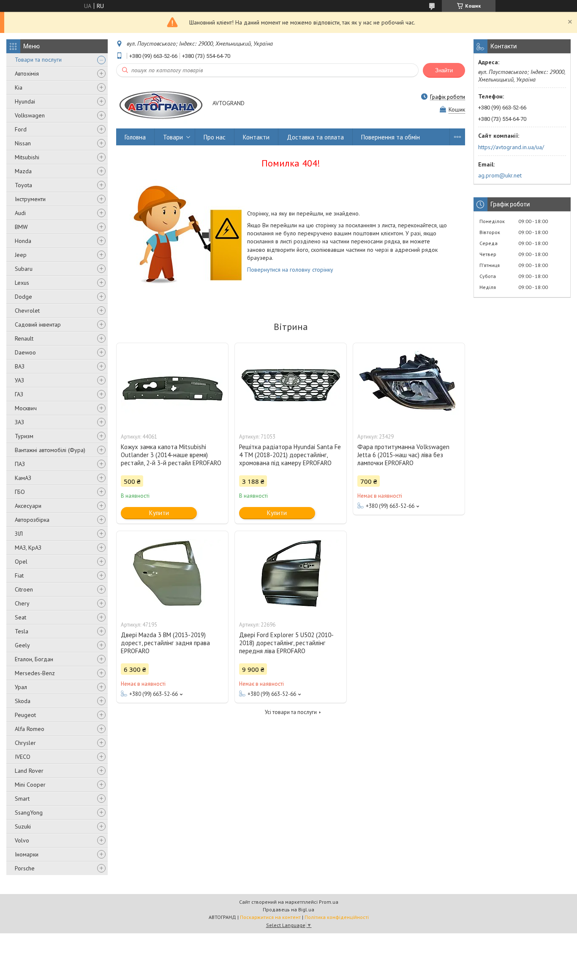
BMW (21, 227)
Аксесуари (28, 506)
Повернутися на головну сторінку (290, 269)
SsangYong (29, 812)
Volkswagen (30, 115)
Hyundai (25, 101)
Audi (20, 213)
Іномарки (26, 854)
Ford (21, 129)
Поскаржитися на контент (270, 917)
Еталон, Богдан (34, 659)
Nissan (23, 143)
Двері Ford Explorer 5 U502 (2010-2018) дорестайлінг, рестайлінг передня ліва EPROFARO (286, 643)
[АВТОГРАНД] (160, 103)
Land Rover (29, 770)
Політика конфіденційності (337, 917)
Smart (22, 798)
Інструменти (30, 199)
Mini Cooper (30, 784)
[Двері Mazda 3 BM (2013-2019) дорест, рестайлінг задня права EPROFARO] (172, 573)
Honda (23, 241)
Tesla (21, 631)
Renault (24, 338)
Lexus (22, 282)
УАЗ (19, 380)
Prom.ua (328, 902)
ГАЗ (19, 394)
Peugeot (25, 715)
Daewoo (25, 352)
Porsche (25, 868)
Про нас (215, 137)
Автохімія (27, 73)
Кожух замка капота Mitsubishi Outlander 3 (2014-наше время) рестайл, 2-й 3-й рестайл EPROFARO (171, 455)
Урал (21, 687)
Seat (20, 617)
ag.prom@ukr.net (500, 175)
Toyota (23, 185)
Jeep (21, 255)
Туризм (24, 436)
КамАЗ (23, 478)
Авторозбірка (32, 519)
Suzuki (23, 826)
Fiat (19, 575)
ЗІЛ (19, 533)
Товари (173, 137)
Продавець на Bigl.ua (288, 909)
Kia (18, 87)
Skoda (22, 701)
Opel (21, 561)
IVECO (22, 757)
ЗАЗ (19, 422)
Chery (22, 603)
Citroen (24, 589)
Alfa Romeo (29, 729)
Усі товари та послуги (291, 712)
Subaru (24, 269)
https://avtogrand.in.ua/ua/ (511, 147)
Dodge (23, 296)
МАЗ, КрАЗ (28, 547)
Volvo (22, 840)
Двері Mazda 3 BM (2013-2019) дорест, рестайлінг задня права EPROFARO (165, 643)
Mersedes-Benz (35, 673)
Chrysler (25, 743)
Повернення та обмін (390, 137)
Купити (159, 513)
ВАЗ (19, 366)
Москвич (26, 408)
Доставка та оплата (315, 137)
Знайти (444, 70)
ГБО (20, 492)
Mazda (23, 171)
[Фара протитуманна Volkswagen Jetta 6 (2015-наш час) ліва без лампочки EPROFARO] (409, 385)
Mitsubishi (27, 157)
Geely (22, 645)
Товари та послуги (38, 59)
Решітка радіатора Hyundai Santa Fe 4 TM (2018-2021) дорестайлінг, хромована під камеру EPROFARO (290, 455)
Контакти (256, 137)
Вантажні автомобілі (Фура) (50, 450)
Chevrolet (27, 310)
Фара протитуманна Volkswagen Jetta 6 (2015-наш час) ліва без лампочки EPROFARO (403, 455)
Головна (135, 137)
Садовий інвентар (38, 324)
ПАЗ (20, 464)
